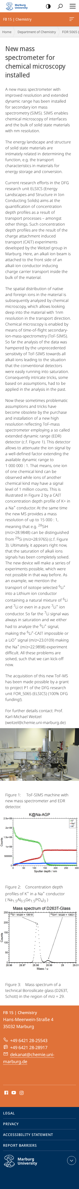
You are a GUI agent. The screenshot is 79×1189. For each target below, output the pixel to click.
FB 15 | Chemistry (72, 19)
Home (6, 32)
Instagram (22, 1093)
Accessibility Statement (28, 1134)
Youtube (13, 1093)
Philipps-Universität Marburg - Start (18, 6)
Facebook (6, 1093)
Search (60, 6)
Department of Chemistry (37, 32)
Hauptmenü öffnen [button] (72, 6)
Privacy (11, 1123)
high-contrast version (48, 6)
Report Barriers (20, 1145)
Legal (9, 1113)
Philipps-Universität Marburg (29, 1168)
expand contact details (71, 1160)
